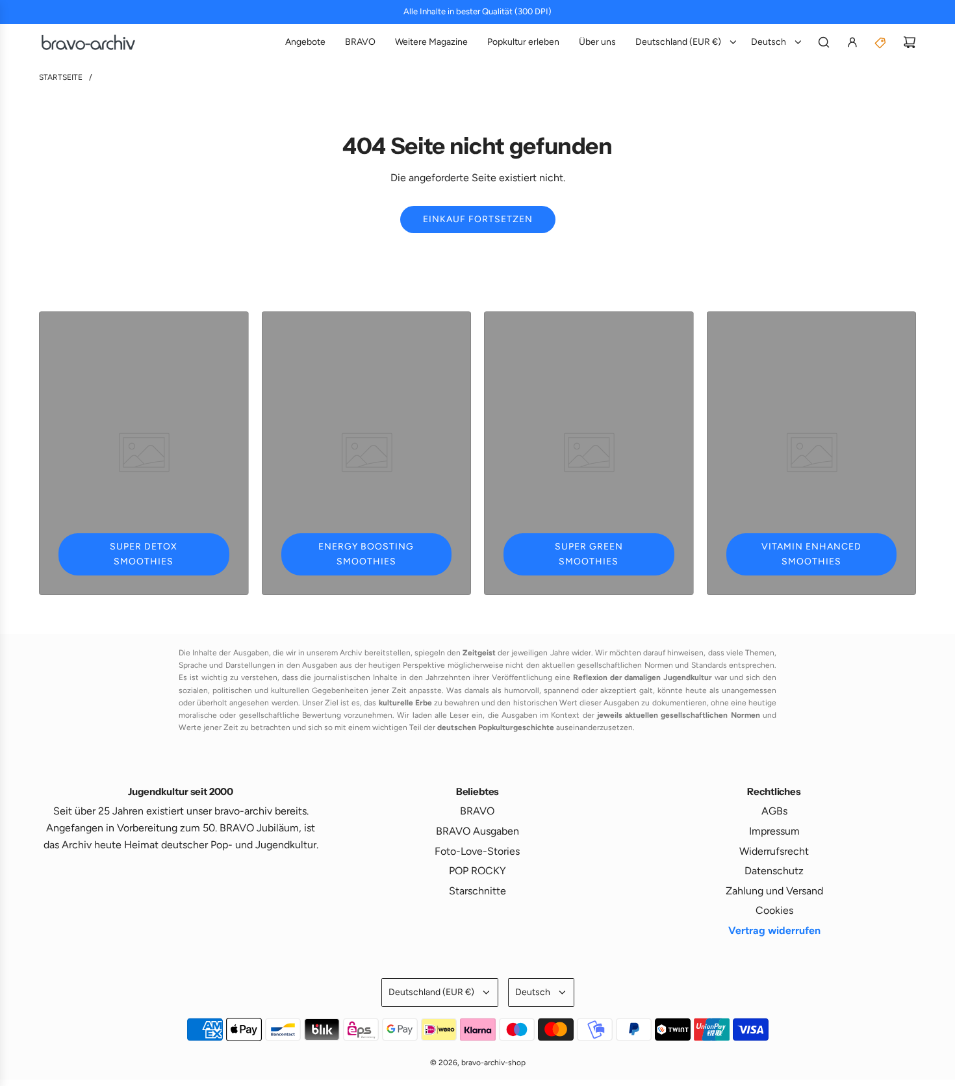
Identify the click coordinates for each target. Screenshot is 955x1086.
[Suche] (823, 42)
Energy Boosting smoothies (366, 553)
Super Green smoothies (589, 553)
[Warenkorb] (909, 42)
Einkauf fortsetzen (478, 219)
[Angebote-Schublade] (881, 42)
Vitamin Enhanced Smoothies (811, 553)
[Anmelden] (852, 42)
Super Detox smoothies (143, 553)
